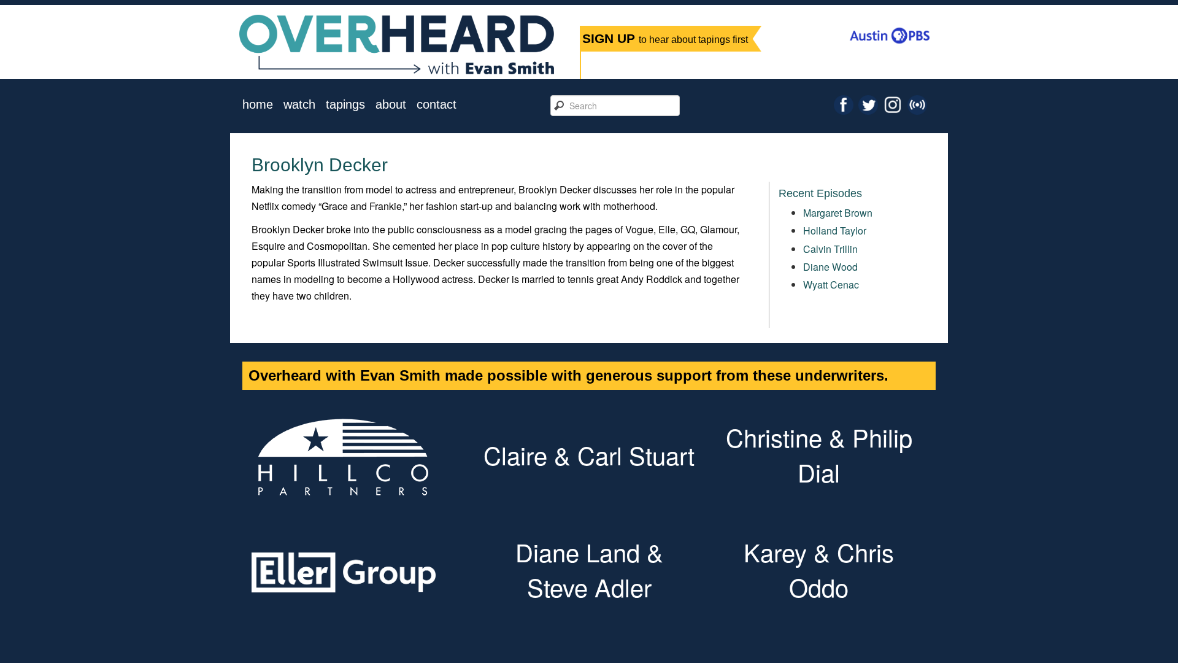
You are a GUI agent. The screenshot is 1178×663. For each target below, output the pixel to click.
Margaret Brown (837, 213)
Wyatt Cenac (831, 284)
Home (257, 104)
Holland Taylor (834, 230)
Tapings (345, 104)
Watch (299, 104)
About (390, 104)
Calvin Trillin (830, 249)
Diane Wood (830, 267)
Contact (436, 104)
